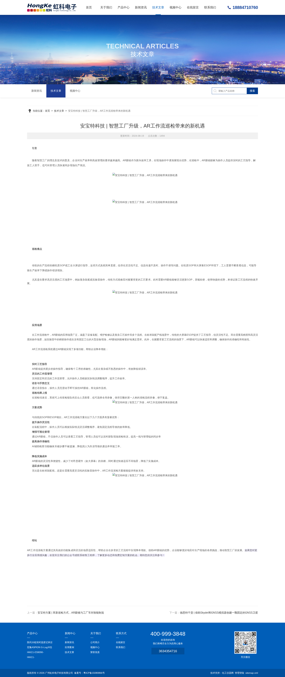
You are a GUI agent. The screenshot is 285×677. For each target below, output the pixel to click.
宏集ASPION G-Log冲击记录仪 (39, 648)
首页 (89, 7)
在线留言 (193, 7)
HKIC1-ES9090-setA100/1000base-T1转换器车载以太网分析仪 (40, 653)
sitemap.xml (251, 673)
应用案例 (69, 647)
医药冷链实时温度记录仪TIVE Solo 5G (39, 643)
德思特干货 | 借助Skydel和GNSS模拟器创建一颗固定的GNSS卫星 (219, 612)
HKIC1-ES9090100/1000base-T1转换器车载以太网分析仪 (40, 658)
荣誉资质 (95, 652)
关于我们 (106, 7)
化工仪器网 (228, 673)
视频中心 (175, 7)
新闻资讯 (141, 7)
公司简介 (95, 642)
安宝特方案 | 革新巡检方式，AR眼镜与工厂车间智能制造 (71, 612)
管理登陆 (239, 673)
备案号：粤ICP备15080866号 (89, 673)
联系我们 (210, 7)
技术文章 (158, 7)
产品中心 (123, 7)
